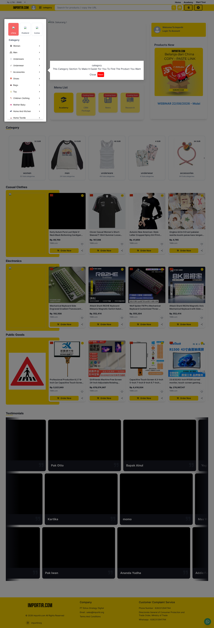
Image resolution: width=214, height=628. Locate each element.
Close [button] (93, 74)
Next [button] (100, 74)
